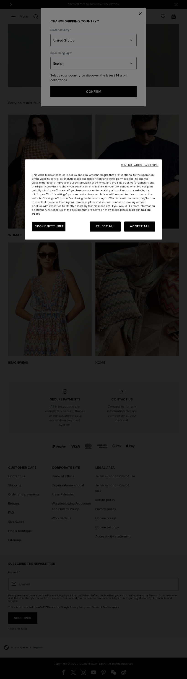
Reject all (105, 226)
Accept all (139, 226)
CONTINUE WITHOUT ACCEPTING (139, 165)
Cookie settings (48, 226)
